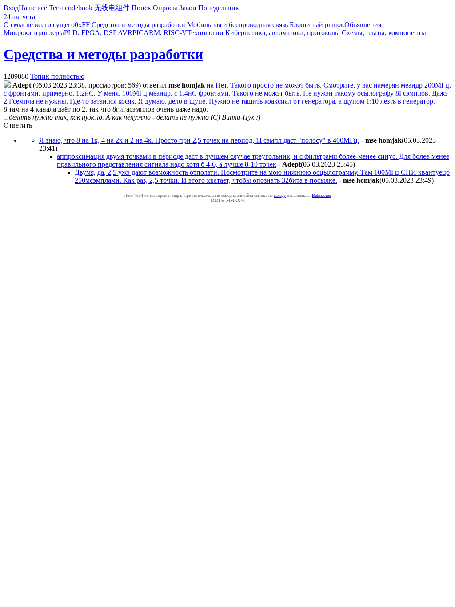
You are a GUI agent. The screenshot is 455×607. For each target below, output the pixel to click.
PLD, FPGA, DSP (90, 32)
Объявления (362, 24)
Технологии (205, 32)
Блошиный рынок (317, 24)
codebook (78, 8)
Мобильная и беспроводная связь (237, 24)
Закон (187, 8)
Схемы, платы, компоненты (384, 32)
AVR (125, 32)
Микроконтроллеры (34, 32)
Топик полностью (57, 76)
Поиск (141, 8)
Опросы (165, 8)
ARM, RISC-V (165, 32)
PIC (138, 32)
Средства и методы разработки (138, 24)
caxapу (280, 195)
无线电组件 (112, 8)
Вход (11, 8)
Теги (56, 8)
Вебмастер (321, 195)
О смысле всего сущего (39, 24)
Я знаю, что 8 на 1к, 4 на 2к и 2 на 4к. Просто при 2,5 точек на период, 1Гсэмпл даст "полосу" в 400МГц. (199, 140)
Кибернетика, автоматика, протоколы (282, 32)
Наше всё (33, 8)
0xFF (82, 24)
